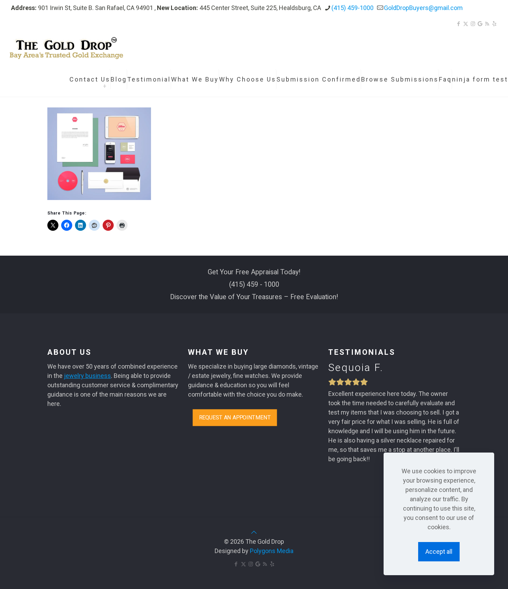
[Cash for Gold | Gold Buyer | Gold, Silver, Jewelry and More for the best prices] (66, 46)
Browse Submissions (400, 79)
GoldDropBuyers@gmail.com (423, 7)
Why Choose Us (247, 79)
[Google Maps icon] (480, 24)
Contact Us (89, 79)
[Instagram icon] (473, 24)
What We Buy (195, 79)
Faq (445, 79)
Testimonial (149, 79)
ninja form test (480, 79)
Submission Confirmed (318, 79)
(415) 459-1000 (352, 7)
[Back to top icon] (254, 532)
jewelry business (87, 375)
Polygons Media (271, 550)
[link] (105, 86)
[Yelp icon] (494, 24)
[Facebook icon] (458, 24)
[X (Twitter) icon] (465, 24)
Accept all (438, 551)
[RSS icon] (487, 24)
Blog (119, 79)
